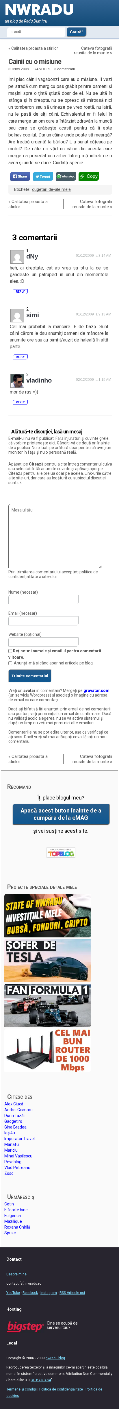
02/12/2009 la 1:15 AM (93, 380)
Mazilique (13, 1221)
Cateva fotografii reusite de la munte (93, 50)
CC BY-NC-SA (41, 1380)
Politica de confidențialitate (61, 1389)
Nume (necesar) (23, 592)
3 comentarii (64, 69)
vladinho (39, 380)
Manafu (11, 1144)
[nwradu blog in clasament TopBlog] (61, 853)
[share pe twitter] (43, 176)
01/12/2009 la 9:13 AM (93, 314)
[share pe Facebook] (20, 176)
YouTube (13, 1293)
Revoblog (12, 1161)
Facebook (30, 1293)
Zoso (9, 1173)
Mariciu (11, 1150)
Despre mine (16, 1274)
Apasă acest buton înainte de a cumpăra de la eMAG (61, 814)
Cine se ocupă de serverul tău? (62, 1325)
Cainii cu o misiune (34, 62)
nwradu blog (55, 1358)
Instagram (48, 1293)
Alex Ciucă (13, 1104)
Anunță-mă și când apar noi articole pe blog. (54, 663)
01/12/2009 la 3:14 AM (93, 256)
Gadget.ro (13, 1121)
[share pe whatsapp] (66, 176)
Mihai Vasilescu (18, 1156)
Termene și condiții (21, 1389)
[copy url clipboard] (89, 176)
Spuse (10, 1233)
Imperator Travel (19, 1138)
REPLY (20, 291)
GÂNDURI (42, 69)
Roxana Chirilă (17, 1227)
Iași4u (9, 1133)
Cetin (9, 1204)
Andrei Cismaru (18, 1109)
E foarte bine (16, 1209)
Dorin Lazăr (14, 1115)
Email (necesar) (22, 613)
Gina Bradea (15, 1127)
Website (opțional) (25, 634)
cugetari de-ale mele (51, 189)
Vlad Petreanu (17, 1167)
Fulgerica (12, 1215)
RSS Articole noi (72, 1293)
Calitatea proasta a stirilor (34, 48)
